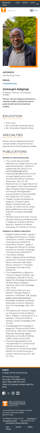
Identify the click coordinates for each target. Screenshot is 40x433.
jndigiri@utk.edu (10, 83)
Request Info (6, 4)
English (11, 11)
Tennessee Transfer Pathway (17, 423)
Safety (30, 427)
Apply (25, 3)
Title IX (8, 429)
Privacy (18, 427)
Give (32, 3)
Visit (18, 3)
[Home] (14, 405)
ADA (7, 427)
